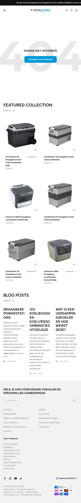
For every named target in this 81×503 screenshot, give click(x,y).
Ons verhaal (44, 414)
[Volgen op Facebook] (4, 478)
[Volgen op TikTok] (21, 478)
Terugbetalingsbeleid (26, 489)
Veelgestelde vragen (48, 418)
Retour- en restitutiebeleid (15, 418)
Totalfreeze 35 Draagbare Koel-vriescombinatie (13, 274)
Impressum (44, 427)
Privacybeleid (9, 414)
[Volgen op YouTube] (15, 478)
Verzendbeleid (10, 422)
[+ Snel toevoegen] (36, 150)
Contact (7, 431)
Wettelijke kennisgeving (31, 495)
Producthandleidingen (49, 422)
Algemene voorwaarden (14, 427)
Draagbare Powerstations (13, 313)
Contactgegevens (11, 495)
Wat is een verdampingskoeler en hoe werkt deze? (66, 319)
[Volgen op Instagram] (10, 478)
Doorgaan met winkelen (41, 59)
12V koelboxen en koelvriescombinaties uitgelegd (40, 319)
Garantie (7, 409)
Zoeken (42, 409)
